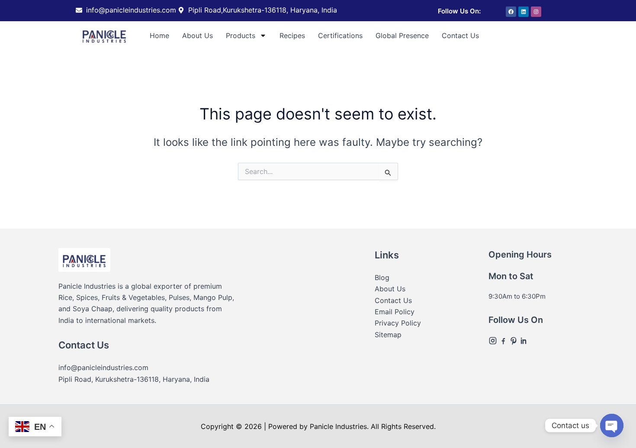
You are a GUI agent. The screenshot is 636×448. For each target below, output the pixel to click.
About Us (197, 35)
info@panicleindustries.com (103, 367)
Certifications (340, 35)
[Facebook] (504, 340)
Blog (382, 277)
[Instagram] (493, 340)
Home (159, 35)
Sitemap (388, 334)
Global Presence (402, 35)
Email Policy (394, 311)
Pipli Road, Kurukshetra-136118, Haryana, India (133, 379)
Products (240, 35)
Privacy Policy (398, 323)
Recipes (292, 35)
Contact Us (460, 35)
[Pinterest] (514, 340)
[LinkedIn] (524, 340)
